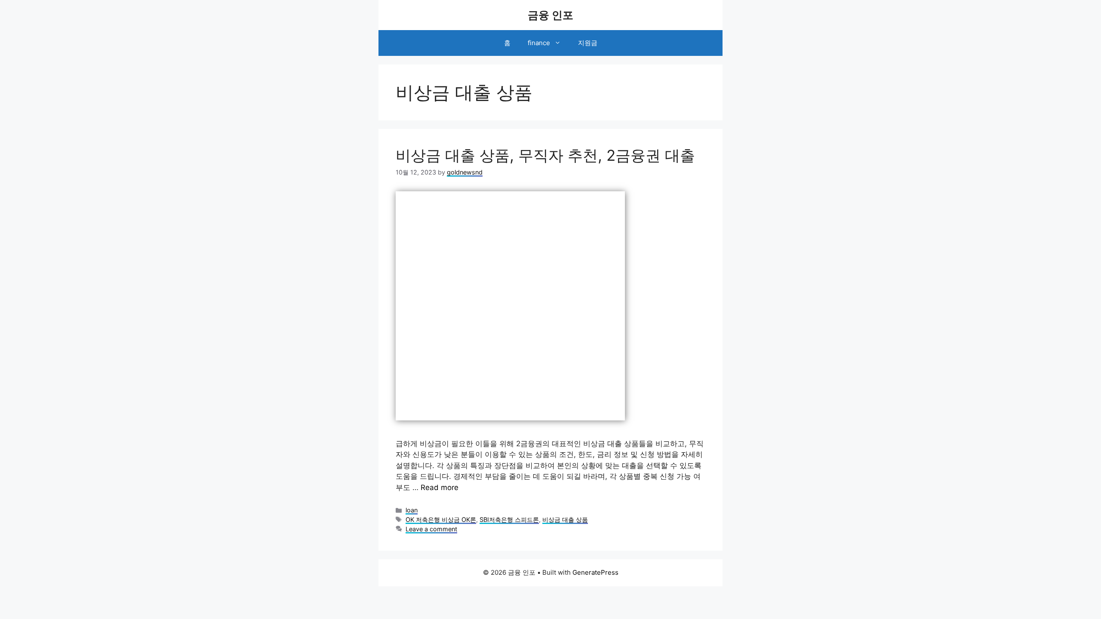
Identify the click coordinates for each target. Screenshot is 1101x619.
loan (412, 510)
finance (539, 43)
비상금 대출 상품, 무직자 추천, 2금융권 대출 (545, 155)
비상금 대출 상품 (565, 519)
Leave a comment (431, 529)
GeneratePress (595, 572)
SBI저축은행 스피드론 (509, 519)
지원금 (587, 43)
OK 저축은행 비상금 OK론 (441, 519)
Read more (439, 487)
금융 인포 (550, 15)
